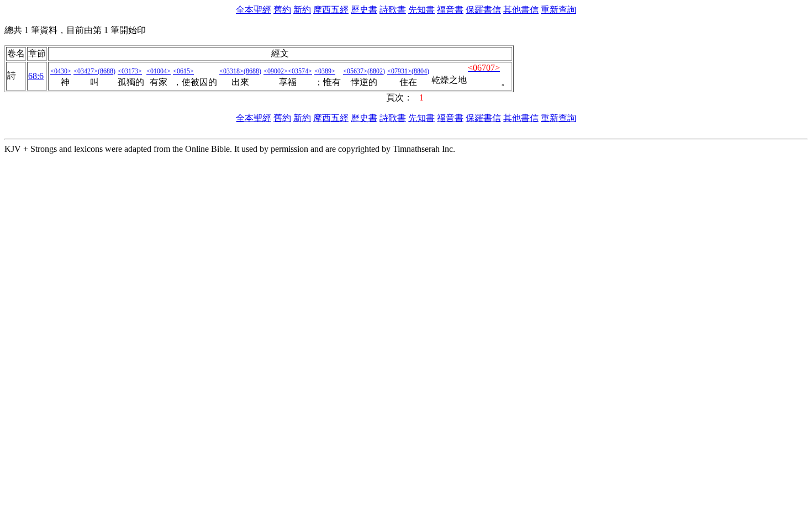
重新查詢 (558, 9)
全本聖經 (253, 9)
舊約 (282, 9)
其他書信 (521, 9)
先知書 (421, 9)
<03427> (85, 71)
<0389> (324, 71)
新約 (302, 9)
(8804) (420, 71)
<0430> (60, 71)
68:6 (36, 76)
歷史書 (364, 9)
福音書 (450, 9)
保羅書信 (483, 9)
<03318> (231, 71)
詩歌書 (392, 9)
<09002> (275, 71)
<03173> (130, 71)
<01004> (158, 71)
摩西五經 (331, 9)
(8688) (106, 71)
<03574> (300, 71)
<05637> (355, 71)
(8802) (376, 71)
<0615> (183, 71)
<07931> (399, 71)
